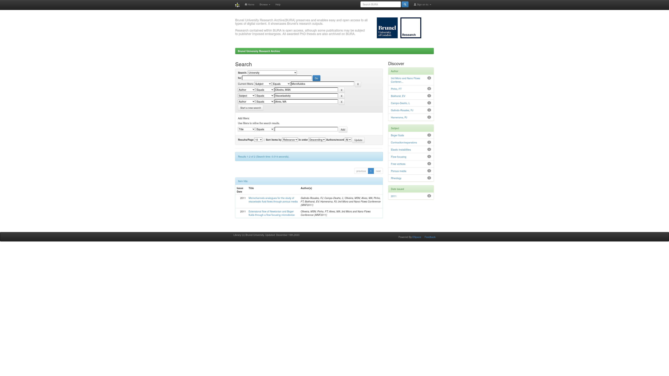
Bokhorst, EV (398, 96)
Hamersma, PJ (399, 117)
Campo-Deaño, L (400, 103)
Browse (264, 4)
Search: (242, 72)
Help (277, 4)
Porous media (398, 171)
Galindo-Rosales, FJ (402, 110)
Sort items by (274, 139)
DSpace (416, 237)
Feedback (430, 237)
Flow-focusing (398, 156)
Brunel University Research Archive (259, 51)
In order (303, 139)
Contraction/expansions (404, 142)
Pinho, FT (396, 89)
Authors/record (335, 139)
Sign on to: (422, 4)
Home (250, 4)
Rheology (396, 178)
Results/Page (246, 139)
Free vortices (398, 164)
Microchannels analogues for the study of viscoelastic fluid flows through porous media (273, 199)
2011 (394, 196)
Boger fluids (397, 135)
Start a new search (250, 107)
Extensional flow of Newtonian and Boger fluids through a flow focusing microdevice (272, 213)
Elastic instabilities (401, 149)
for (239, 78)
